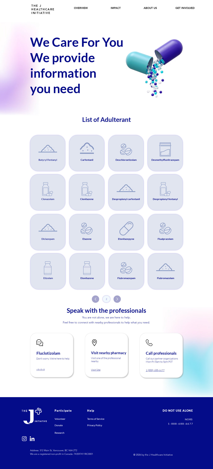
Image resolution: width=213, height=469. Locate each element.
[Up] (95, 299)
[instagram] (24, 438)
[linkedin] (32, 438)
